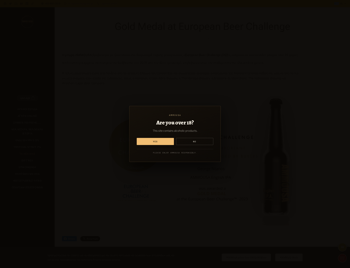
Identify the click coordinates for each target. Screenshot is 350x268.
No (194, 141)
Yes (155, 141)
